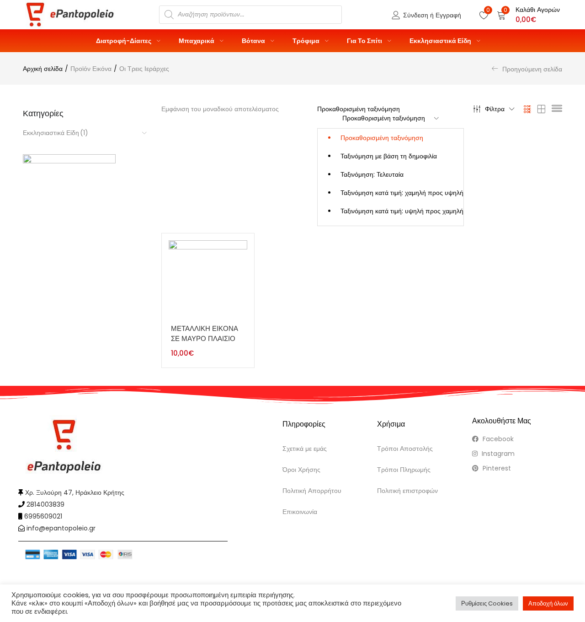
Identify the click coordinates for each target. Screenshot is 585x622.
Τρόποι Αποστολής (405, 448)
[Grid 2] (541, 109)
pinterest (496, 468)
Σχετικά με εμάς (304, 448)
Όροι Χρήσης (301, 469)
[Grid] (528, 109)
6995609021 (43, 516)
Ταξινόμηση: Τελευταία (372, 174)
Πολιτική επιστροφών (407, 490)
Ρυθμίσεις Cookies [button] (487, 603)
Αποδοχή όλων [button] (548, 603)
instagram (497, 453)
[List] (557, 109)
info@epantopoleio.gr (61, 528)
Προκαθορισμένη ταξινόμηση (381, 137)
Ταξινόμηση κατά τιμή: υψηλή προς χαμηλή (401, 211)
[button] (528, 15)
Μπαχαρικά (197, 40)
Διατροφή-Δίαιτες (124, 40)
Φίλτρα (495, 109)
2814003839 (45, 504)
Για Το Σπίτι (365, 40)
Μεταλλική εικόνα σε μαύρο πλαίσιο (204, 334)
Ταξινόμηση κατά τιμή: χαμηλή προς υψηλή (401, 192)
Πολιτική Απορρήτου (311, 490)
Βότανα (254, 40)
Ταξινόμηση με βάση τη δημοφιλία (388, 156)
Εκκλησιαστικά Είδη (441, 40)
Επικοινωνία (299, 511)
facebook (497, 439)
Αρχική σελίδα (43, 68)
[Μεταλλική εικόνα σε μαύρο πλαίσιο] (208, 279)
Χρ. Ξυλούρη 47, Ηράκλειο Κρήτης (74, 492)
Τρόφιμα (306, 40)
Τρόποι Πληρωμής (404, 469)
